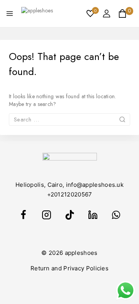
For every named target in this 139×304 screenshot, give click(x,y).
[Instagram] (46, 215)
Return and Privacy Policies (69, 268)
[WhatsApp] (115, 215)
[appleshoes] (37, 13)
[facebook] (23, 215)
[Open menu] (10, 13)
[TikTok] (69, 215)
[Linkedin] (92, 215)
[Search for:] (69, 119)
